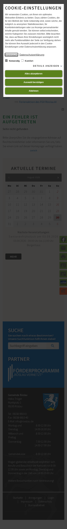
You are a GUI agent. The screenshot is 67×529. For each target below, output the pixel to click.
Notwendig (14, 61)
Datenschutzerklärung (31, 54)
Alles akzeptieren (33, 73)
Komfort (28, 61)
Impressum (11, 54)
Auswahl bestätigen (34, 82)
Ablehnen (33, 91)
